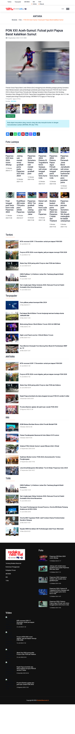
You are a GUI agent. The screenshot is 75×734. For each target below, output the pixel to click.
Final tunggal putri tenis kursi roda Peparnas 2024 (10, 206)
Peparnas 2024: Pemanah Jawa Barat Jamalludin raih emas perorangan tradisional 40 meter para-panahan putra (65, 169)
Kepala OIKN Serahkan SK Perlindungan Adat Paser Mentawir (42, 529)
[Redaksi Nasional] (16, 9)
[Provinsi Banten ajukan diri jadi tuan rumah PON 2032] (12, 409)
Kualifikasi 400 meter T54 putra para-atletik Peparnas (21, 206)
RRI (34, 2)
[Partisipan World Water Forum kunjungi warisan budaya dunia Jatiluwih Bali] (12, 316)
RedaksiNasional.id (43, 678)
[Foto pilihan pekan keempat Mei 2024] (12, 305)
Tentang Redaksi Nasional (13, 563)
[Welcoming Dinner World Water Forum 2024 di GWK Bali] (12, 327)
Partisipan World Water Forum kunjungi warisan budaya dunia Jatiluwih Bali (42, 314)
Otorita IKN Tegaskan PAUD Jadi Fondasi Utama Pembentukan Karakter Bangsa (42, 519)
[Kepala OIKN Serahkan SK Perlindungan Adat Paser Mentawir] (12, 531)
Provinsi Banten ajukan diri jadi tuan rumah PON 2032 (39, 407)
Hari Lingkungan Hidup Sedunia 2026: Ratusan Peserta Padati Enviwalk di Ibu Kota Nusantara (42, 286)
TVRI (39, 2)
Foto (20, 20)
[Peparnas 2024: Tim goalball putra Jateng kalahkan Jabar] (32, 195)
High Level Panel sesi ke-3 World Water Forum (36, 335)
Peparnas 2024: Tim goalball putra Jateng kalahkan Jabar (32, 207)
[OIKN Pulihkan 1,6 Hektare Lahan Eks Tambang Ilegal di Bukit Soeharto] (12, 277)
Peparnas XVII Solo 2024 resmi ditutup (9, 160)
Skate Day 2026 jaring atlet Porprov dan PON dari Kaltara (40, 263)
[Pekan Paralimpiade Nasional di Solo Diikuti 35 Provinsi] (12, 438)
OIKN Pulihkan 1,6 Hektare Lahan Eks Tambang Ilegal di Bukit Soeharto (41, 275)
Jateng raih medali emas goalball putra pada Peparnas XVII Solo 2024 (20, 166)
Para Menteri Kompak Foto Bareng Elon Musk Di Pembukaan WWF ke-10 (43, 347)
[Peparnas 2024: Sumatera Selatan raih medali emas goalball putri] (32, 150)
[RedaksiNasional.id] (15, 556)
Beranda (14, 20)
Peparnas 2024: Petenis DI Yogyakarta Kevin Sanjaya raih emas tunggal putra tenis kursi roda (43, 167)
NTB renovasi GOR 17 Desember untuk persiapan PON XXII (41, 241)
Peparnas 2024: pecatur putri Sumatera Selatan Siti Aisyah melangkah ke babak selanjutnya (65, 211)
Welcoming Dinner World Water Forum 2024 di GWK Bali (40, 324)
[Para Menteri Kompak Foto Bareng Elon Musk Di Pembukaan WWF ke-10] (12, 348)
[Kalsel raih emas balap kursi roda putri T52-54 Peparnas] (43, 195)
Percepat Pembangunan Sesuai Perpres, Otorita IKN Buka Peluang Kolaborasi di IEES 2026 (44, 508)
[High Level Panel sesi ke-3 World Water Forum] (12, 338)
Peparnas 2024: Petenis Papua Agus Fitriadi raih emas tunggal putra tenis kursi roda (54, 167)
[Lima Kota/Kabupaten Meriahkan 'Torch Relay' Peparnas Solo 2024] (12, 470)
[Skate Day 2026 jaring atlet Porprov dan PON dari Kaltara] (12, 266)
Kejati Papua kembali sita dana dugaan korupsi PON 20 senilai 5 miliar (44, 396)
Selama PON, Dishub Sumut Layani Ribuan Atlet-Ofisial (39, 446)
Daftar (35, 4)
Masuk (42, 4)
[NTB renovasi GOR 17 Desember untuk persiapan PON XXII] (12, 244)
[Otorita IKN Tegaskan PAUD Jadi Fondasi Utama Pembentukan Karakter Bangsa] (12, 520)
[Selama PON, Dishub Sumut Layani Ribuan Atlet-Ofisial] (12, 449)
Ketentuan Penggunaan (13, 567)
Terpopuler (18, 2)
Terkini (9, 2)
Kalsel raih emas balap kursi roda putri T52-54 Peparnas (43, 207)
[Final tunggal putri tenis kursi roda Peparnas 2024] (10, 195)
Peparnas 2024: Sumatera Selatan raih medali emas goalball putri (58, 578)
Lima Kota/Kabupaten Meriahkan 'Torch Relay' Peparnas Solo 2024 (44, 468)
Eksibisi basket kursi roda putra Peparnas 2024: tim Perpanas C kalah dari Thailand (54, 211)
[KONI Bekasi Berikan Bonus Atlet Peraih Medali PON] (12, 427)
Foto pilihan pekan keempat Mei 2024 (33, 302)
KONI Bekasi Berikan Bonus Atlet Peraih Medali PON (38, 424)
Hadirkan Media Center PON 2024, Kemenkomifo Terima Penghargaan (40, 458)
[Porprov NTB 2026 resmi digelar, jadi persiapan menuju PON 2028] (12, 255)
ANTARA (27, 2)
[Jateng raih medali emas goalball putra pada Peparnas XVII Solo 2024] (21, 150)
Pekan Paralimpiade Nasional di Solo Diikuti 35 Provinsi (39, 435)
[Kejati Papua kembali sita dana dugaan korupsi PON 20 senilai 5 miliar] (12, 399)
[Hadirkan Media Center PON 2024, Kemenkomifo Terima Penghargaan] (12, 459)
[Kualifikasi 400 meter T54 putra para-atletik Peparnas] (21, 195)
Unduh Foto (10, 116)
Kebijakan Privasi (11, 570)
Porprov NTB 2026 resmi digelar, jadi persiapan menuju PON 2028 (43, 252)
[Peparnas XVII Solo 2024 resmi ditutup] (10, 150)
